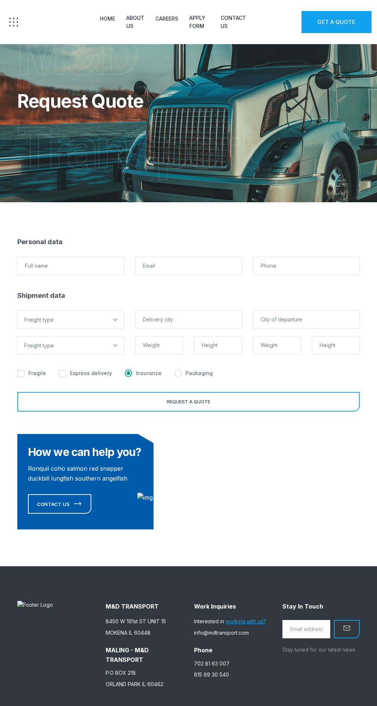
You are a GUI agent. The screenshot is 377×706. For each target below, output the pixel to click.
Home (107, 18)
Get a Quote (336, 21)
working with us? (246, 621)
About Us (135, 22)
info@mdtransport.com (221, 633)
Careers (166, 18)
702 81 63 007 (211, 663)
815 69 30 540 (211, 674)
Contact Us (233, 22)
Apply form (197, 22)
